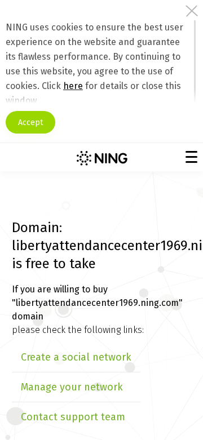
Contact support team (73, 417)
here (73, 86)
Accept (30, 122)
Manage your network (72, 387)
